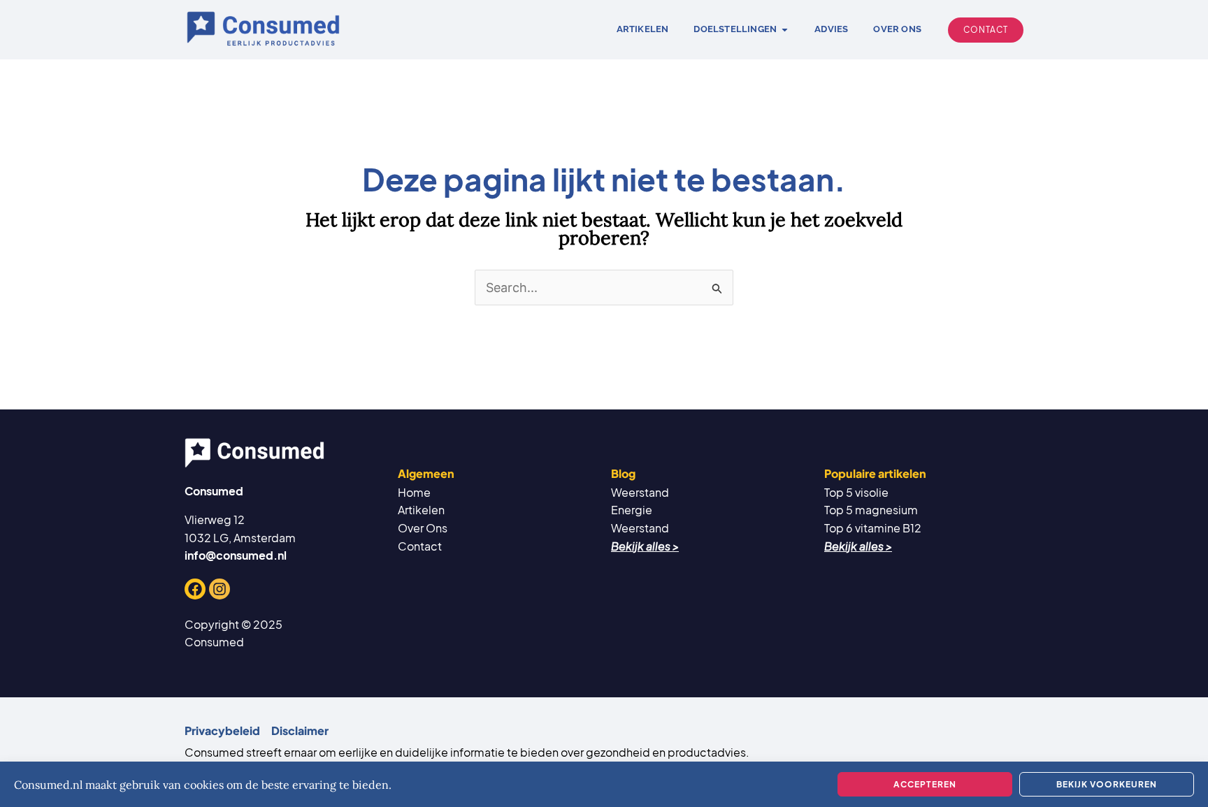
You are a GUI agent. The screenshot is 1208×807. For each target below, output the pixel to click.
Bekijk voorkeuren (1106, 784)
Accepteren (924, 784)
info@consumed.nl (236, 555)
